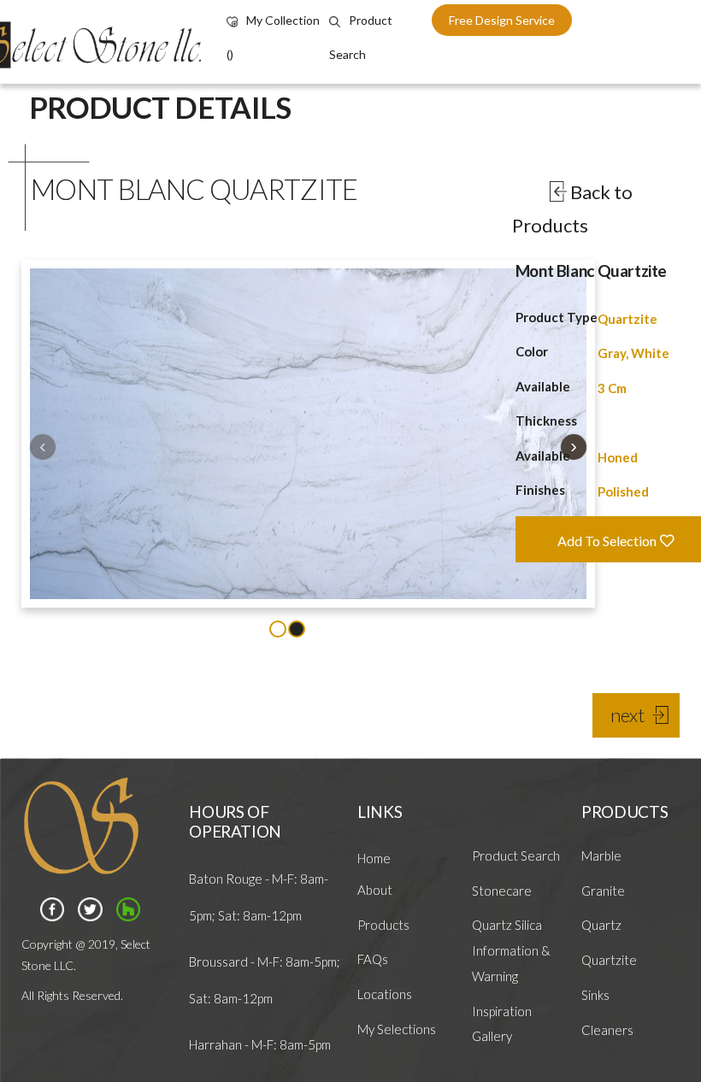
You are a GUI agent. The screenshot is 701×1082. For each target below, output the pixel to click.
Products (383, 924)
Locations (384, 994)
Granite (603, 890)
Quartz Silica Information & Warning (511, 950)
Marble (601, 855)
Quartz (601, 924)
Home (374, 858)
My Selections (396, 1029)
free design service (502, 20)
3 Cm (612, 388)
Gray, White (633, 353)
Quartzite (627, 318)
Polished (623, 491)
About (374, 889)
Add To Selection (608, 540)
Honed (618, 457)
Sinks (595, 995)
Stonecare (502, 890)
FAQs (372, 959)
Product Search (516, 855)
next (627, 714)
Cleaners (607, 1030)
